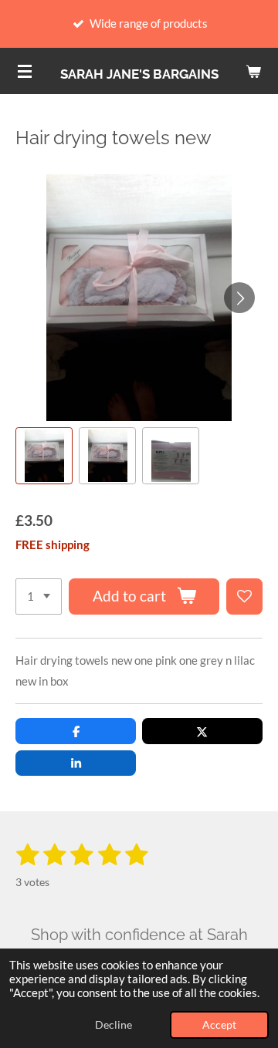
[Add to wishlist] (244, 596)
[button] (44, 455)
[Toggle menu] (25, 71)
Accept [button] (219, 1025)
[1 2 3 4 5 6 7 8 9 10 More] (38, 596)
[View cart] (253, 71)
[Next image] (239, 297)
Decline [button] (113, 1025)
